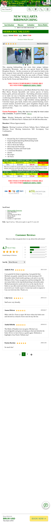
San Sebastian (9, 25)
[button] (47, 9)
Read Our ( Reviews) (42, 43)
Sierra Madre (43, 25)
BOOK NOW (38, 518)
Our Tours (5, 9)
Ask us (29, 114)
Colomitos (30, 25)
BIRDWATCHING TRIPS (32, 85)
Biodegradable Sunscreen (14, 210)
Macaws (20, 25)
